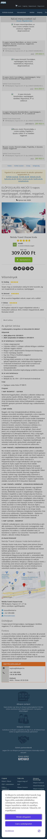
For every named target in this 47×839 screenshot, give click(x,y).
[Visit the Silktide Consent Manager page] (39, 831)
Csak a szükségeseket (23, 824)
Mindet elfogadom (23, 817)
